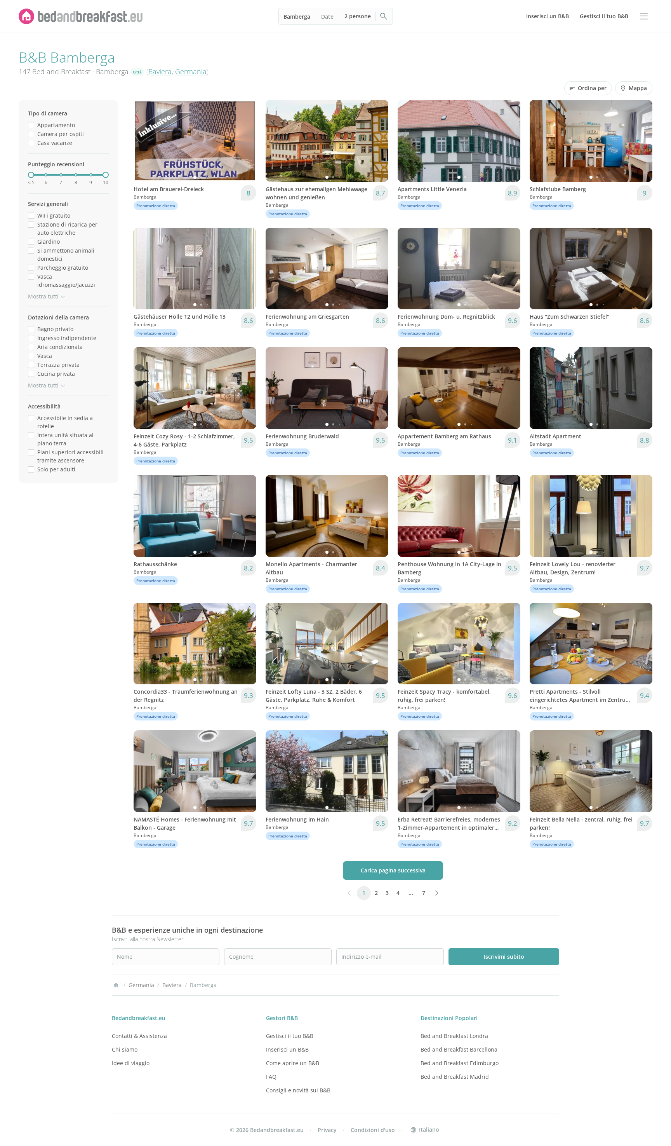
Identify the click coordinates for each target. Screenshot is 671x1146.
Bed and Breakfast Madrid (455, 1076)
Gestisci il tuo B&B (289, 1036)
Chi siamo (124, 1049)
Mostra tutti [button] (43, 296)
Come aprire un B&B (292, 1063)
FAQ (271, 1076)
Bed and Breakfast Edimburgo (460, 1063)
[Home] (116, 985)
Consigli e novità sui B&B (298, 1090)
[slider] (31, 175)
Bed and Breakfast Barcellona (459, 1049)
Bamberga (296, 16)
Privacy (327, 1130)
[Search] (384, 16)
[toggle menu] (644, 16)
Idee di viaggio (130, 1063)
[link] (81, 16)
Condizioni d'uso (373, 1130)
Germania (191, 71)
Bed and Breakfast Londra (454, 1036)
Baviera (160, 71)
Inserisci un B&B (287, 1049)
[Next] (245, 141)
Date (327, 16)
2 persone (357, 16)
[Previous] (144, 141)
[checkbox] (31, 125)
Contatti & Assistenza (139, 1036)
